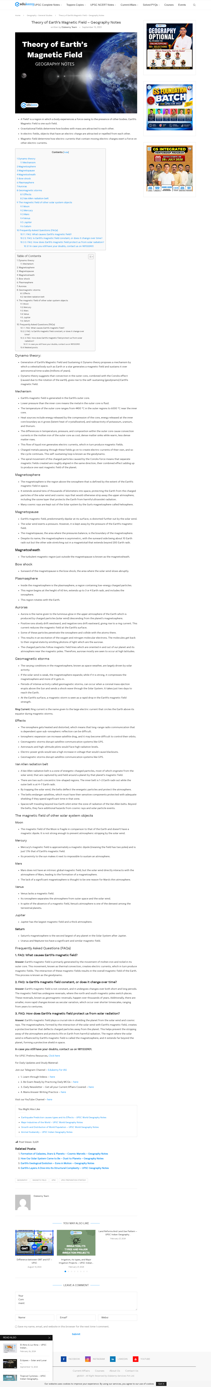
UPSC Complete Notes (47, 5)
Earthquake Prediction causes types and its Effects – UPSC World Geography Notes (63, 1117)
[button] (19, 1250)
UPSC (54, 1180)
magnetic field (39, 1180)
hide (66, 152)
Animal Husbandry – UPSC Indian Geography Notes (46, 1132)
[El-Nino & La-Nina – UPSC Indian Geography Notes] (10, 1348)
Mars (24, 214)
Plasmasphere (25, 182)
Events (182, 5)
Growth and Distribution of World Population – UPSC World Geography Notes (60, 1127)
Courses (169, 5)
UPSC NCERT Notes (102, 5)
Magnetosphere (26, 166)
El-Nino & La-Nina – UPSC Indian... (33, 1346)
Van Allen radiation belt (34, 198)
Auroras (22, 186)
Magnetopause (26, 170)
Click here (54, 1056)
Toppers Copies (75, 5)
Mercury (26, 210)
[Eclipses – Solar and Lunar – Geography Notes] (10, 1363)
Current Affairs (128, 5)
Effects (25, 194)
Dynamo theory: (27, 159)
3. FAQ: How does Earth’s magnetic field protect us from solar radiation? (62, 242)
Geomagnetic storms (29, 190)
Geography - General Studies (39, 15)
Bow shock (24, 178)
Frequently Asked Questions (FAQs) (37, 230)
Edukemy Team (69, 27)
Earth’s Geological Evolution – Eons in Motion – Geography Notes (57, 1163)
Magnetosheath (26, 174)
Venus (25, 218)
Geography (22, 1180)
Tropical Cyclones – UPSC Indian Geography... (33, 1377)
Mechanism (28, 162)
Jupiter (26, 222)
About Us (115, 1371)
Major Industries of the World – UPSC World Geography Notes (52, 1122)
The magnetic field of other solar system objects (44, 202)
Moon (25, 206)
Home (17, 15)
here (52, 1077)
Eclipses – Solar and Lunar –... (33, 1362)
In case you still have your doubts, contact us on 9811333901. (59, 246)
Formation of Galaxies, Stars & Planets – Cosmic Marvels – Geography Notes (64, 1154)
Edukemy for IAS (57, 1070)
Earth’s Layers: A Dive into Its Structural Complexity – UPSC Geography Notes (65, 1168)
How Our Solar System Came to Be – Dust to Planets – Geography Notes (62, 1158)
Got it (161, 1384)
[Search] (194, 5)
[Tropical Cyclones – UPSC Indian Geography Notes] (10, 1379)
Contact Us (131, 1371)
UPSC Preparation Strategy (73, 1180)
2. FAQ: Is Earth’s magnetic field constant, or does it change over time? (61, 238)
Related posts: (31, 348)
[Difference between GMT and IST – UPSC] (34, 1243)
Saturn (25, 226)
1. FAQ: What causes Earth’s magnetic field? (46, 234)
